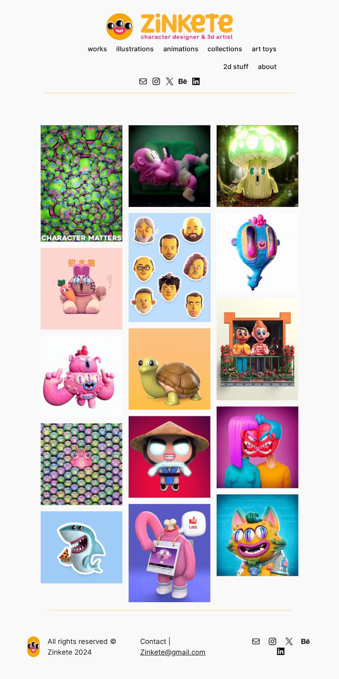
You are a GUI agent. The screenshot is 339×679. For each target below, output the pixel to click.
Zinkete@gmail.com (172, 652)
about (267, 67)
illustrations (135, 49)
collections (225, 49)
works (97, 49)
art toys (264, 49)
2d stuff (235, 67)
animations (180, 49)
